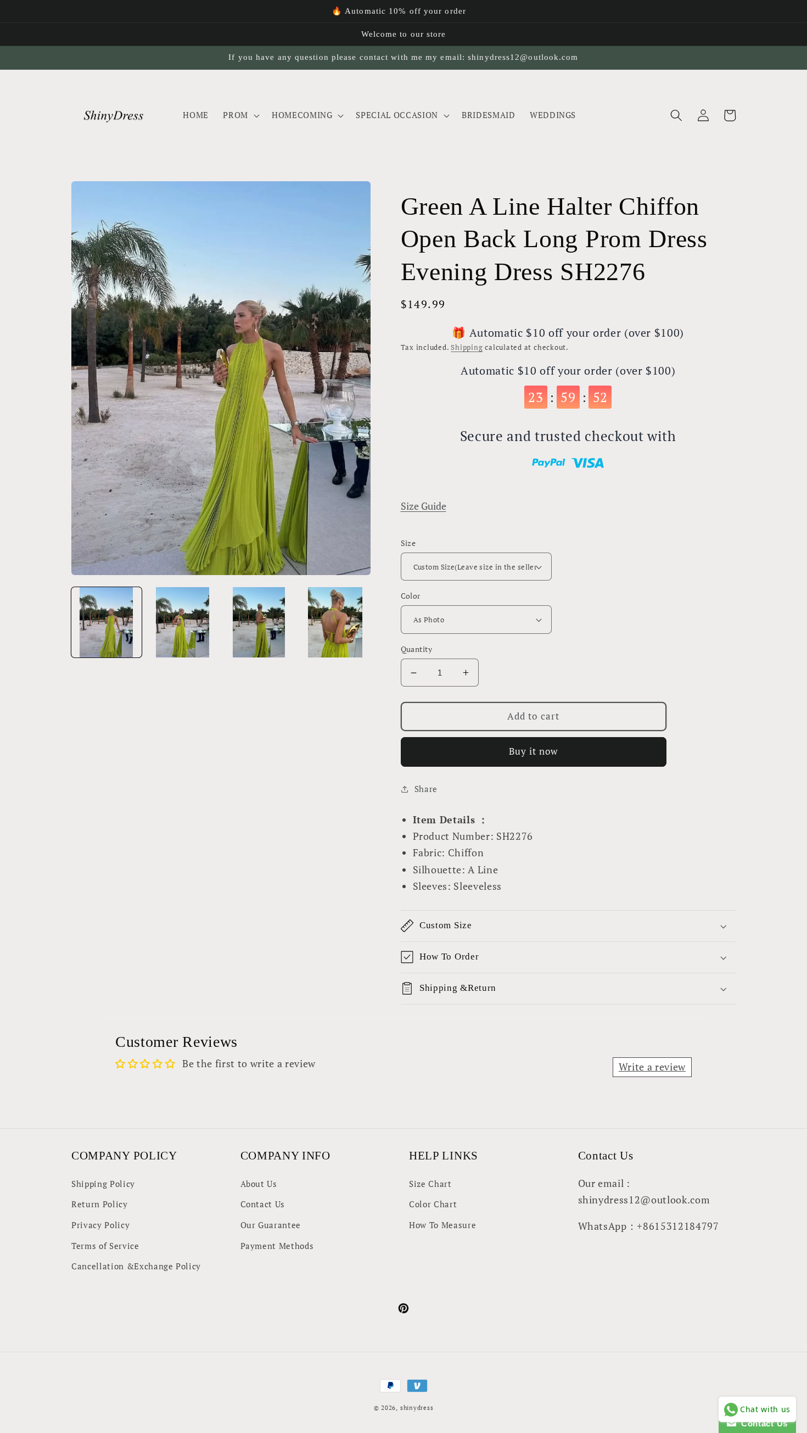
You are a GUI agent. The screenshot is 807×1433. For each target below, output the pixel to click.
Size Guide (423, 506)
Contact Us (262, 1203)
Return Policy (99, 1203)
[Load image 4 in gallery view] (335, 622)
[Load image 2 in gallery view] (183, 622)
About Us (258, 1183)
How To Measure (442, 1224)
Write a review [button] (652, 1067)
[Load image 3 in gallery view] (259, 622)
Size (408, 543)
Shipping (467, 347)
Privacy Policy (100, 1224)
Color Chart (433, 1203)
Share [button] (426, 788)
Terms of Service (105, 1245)
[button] (240, 115)
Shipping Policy (103, 1183)
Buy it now (533, 751)
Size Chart (430, 1183)
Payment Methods (277, 1245)
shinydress (417, 1408)
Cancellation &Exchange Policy (136, 1266)
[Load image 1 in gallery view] (106, 622)
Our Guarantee (270, 1224)
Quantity (417, 649)
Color (411, 595)
